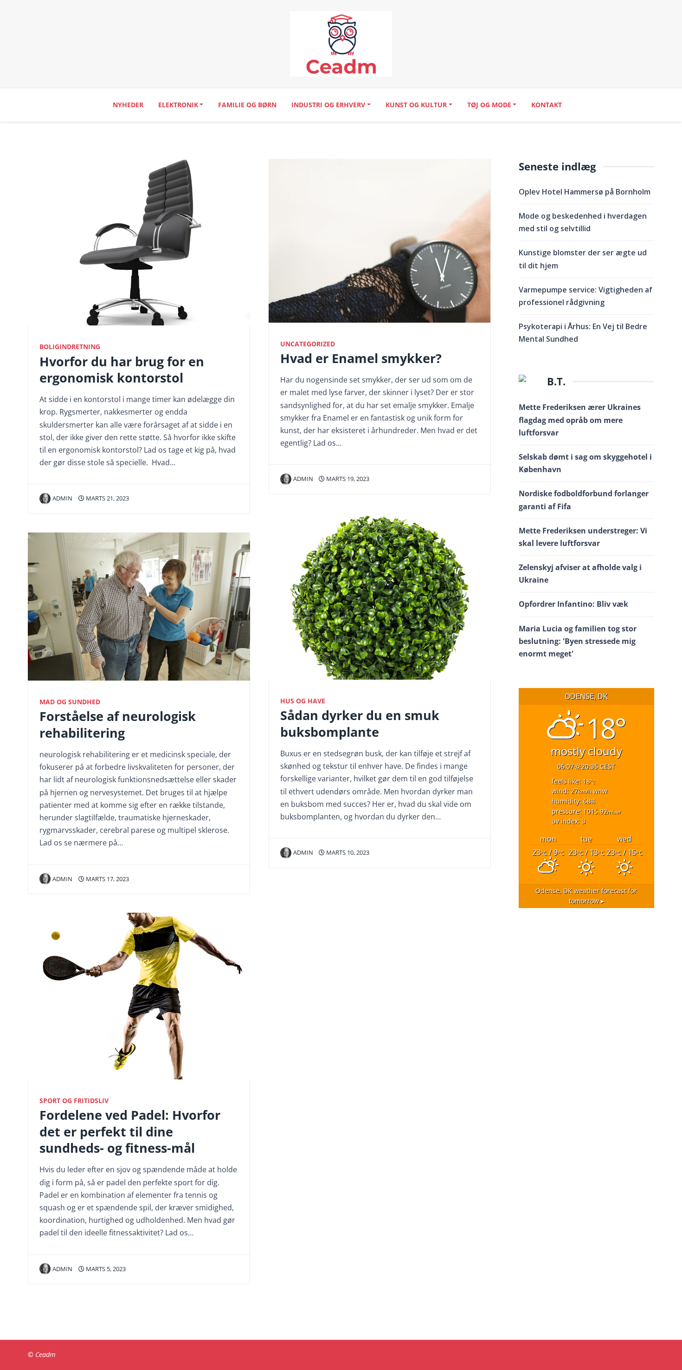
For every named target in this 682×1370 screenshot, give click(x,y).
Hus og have (302, 700)
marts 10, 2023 (347, 852)
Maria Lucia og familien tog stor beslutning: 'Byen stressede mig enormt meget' (578, 641)
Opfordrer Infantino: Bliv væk (575, 604)
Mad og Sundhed (69, 701)
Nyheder (128, 104)
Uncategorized (307, 343)
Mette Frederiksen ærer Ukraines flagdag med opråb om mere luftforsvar (580, 419)
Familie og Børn (247, 104)
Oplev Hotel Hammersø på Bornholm (584, 192)
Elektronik (178, 104)
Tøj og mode (489, 104)
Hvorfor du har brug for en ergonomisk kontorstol (121, 369)
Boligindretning (69, 346)
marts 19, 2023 (347, 478)
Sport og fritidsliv (74, 1100)
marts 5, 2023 (105, 1269)
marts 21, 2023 (106, 498)
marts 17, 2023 (106, 879)
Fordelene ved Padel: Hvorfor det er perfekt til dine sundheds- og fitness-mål (129, 1131)
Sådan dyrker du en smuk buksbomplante (359, 723)
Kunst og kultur (416, 104)
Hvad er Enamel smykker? (361, 358)
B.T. (556, 381)
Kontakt (546, 104)
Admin (62, 498)
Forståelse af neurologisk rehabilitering (117, 724)
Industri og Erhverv (328, 104)
